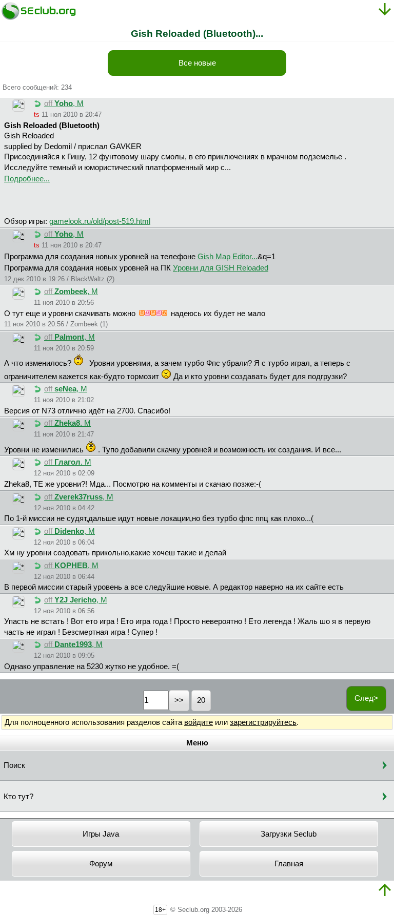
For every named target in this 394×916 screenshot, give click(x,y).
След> (366, 698)
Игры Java (101, 834)
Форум (100, 864)
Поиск (14, 765)
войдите (198, 722)
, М (64, 103)
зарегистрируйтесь (263, 722)
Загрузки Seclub (289, 834)
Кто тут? (18, 797)
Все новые (197, 63)
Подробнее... (27, 179)
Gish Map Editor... (228, 257)
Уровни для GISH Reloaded (220, 268)
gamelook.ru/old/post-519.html (99, 221)
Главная (288, 864)
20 (201, 700)
